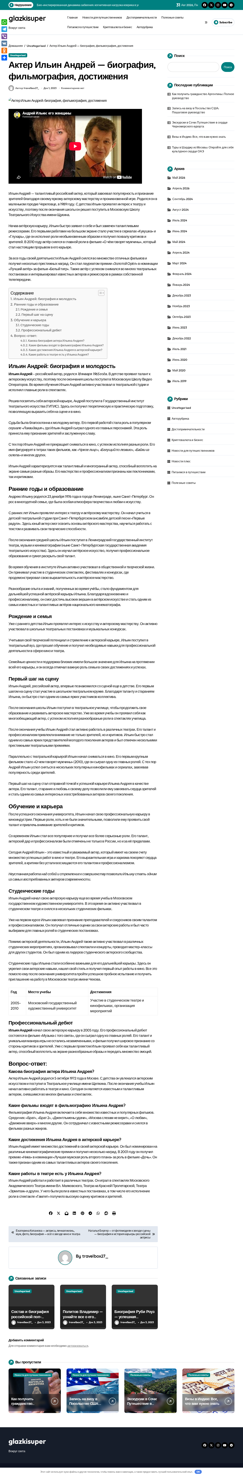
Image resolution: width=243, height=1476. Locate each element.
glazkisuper (27, 18)
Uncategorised (18, 55)
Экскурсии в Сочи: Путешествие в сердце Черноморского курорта (200, 124)
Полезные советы (172, 17)
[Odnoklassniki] (4, 50)
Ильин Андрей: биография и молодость (45, 299)
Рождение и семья (34, 309)
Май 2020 (179, 370)
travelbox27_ (95, 1256)
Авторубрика (145, 27)
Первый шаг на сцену (37, 314)
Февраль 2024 (182, 274)
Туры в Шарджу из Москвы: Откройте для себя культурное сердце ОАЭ (203, 149)
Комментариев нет (72, 88)
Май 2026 (178, 177)
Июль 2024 (179, 220)
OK (198, 1471)
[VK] (4, 43)
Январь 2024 (181, 285)
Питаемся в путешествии (82, 27)
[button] (100, 293)
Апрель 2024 (181, 252)
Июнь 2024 (179, 231)
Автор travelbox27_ (27, 88)
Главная (72, 17)
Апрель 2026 (180, 188)
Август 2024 (180, 209)
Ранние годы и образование (36, 304)
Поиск (179, 55)
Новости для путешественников (102, 17)
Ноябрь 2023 (181, 306)
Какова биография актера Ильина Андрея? (56, 340)
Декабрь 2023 (181, 295)
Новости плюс (181, 461)
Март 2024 (179, 263)
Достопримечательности (141, 17)
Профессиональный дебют (41, 330)
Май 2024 (179, 242)
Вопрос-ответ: (25, 335)
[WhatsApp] (4, 22)
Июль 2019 (179, 381)
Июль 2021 (179, 349)
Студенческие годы (34, 325)
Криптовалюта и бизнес (117, 27)
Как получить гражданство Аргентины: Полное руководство (203, 96)
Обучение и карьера (30, 320)
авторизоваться (77, 1346)
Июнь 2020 (179, 359)
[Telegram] (4, 29)
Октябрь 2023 (181, 317)
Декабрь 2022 (181, 338)
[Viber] (4, 36)
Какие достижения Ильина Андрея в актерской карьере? (65, 350)
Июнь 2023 (179, 327)
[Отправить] (4, 57)
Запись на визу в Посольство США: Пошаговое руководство (195, 110)
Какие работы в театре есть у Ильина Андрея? (59, 354)
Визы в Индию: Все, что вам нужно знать (199, 136)
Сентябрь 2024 (182, 199)
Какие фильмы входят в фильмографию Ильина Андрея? (66, 345)
